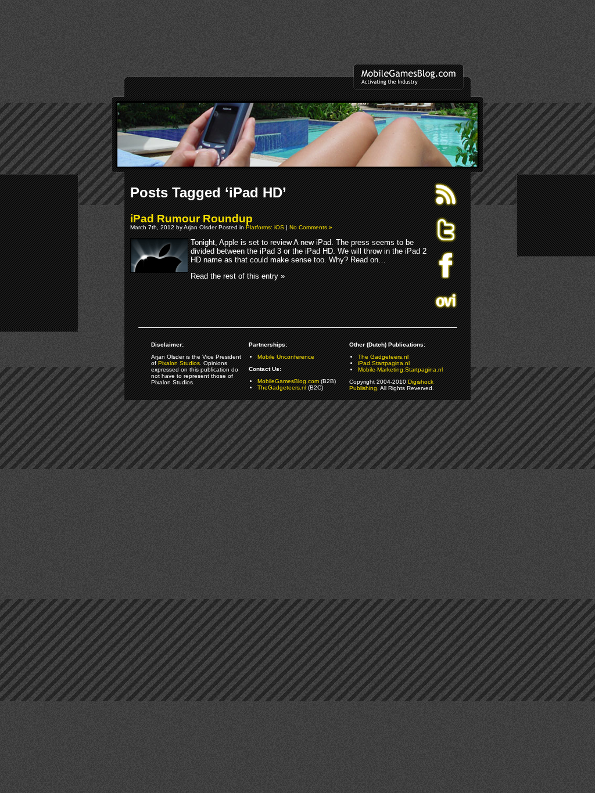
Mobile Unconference (285, 357)
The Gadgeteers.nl (383, 357)
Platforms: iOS (265, 227)
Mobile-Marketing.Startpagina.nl (400, 369)
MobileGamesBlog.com (288, 381)
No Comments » (310, 227)
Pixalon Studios (179, 363)
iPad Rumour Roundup (191, 218)
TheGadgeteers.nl (281, 387)
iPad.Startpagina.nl (384, 363)
